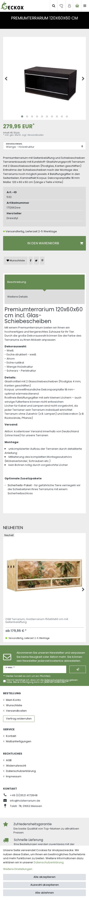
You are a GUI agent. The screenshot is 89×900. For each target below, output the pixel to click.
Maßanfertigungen (18, 741)
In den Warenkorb (43, 243)
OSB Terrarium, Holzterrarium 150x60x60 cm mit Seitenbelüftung (36, 621)
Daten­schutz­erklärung (21, 771)
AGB (9, 760)
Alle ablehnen (44, 893)
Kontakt (11, 736)
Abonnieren (77, 669)
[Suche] (53, 5)
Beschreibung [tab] (16, 282)
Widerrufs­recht (16, 766)
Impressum (13, 776)
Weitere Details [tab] (17, 297)
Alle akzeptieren (44, 877)
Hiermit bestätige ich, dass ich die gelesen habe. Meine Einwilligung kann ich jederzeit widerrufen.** (42, 681)
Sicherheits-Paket (20, 485)
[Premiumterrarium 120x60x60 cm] (44, 78)
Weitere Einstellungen (17, 869)
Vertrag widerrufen (19, 719)
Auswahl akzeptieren (44, 885)
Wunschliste (17, 260)
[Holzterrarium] (12, 5)
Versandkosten (35, 135)
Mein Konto (13, 700)
